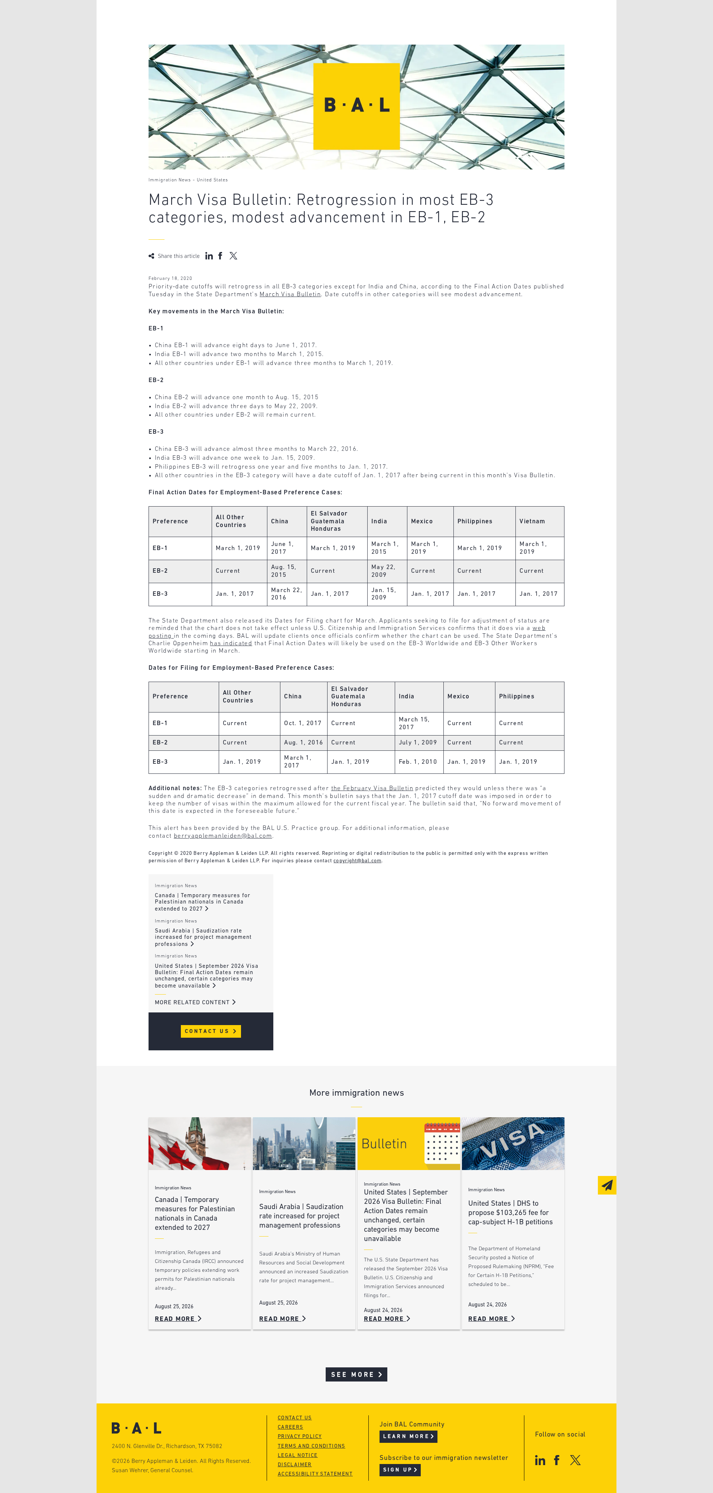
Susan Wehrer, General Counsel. (152, 1471)
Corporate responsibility (219, 32)
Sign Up (398, 1470)
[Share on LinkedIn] (209, 255)
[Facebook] (556, 1460)
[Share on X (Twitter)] (233, 255)
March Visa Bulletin (290, 294)
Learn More (406, 1436)
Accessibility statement (315, 1474)
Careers (190, 60)
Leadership (196, 17)
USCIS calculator (319, 60)
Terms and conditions (311, 1446)
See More (353, 1375)
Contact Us (208, 1031)
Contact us (295, 1418)
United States (212, 180)
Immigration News (170, 180)
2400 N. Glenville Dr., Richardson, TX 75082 (167, 1447)
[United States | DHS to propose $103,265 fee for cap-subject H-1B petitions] (513, 1143)
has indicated (231, 643)
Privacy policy (300, 1436)
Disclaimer (295, 1465)
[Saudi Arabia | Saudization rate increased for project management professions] (304, 1143)
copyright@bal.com (357, 861)
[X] (575, 1460)
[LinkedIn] (540, 1460)
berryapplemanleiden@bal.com (223, 836)
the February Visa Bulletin (372, 788)
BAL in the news (205, 46)
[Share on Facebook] (221, 255)
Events (301, 46)
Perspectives (312, 17)
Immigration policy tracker (337, 32)
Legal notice (298, 1455)
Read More (176, 1319)
